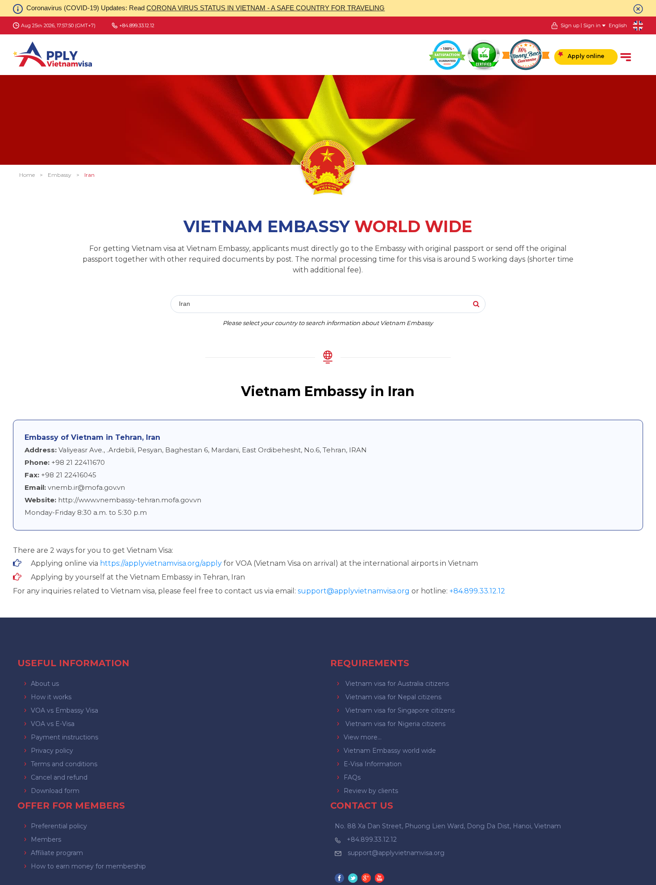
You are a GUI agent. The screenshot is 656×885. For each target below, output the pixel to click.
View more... (363, 737)
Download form (55, 791)
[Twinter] (354, 879)
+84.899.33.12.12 (372, 839)
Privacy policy (52, 751)
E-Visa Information (373, 764)
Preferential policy (59, 826)
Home (27, 174)
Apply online (586, 56)
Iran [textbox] (184, 303)
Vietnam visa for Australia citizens (397, 684)
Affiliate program (57, 853)
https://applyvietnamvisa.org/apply (161, 563)
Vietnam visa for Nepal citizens (393, 697)
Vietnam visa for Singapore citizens (400, 710)
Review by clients (371, 791)
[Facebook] (340, 879)
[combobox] (301, 304)
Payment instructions (64, 737)
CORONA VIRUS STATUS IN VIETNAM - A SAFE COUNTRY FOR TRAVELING (265, 8)
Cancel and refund (59, 777)
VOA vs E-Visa (53, 724)
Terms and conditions (64, 764)
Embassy (59, 174)
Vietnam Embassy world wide (390, 751)
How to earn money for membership (88, 866)
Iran (89, 174)
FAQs (352, 777)
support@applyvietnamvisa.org (354, 591)
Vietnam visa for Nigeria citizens (395, 724)
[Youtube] (380, 879)
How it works (51, 697)
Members (46, 839)
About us (45, 684)
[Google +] (367, 879)
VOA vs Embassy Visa (64, 710)
